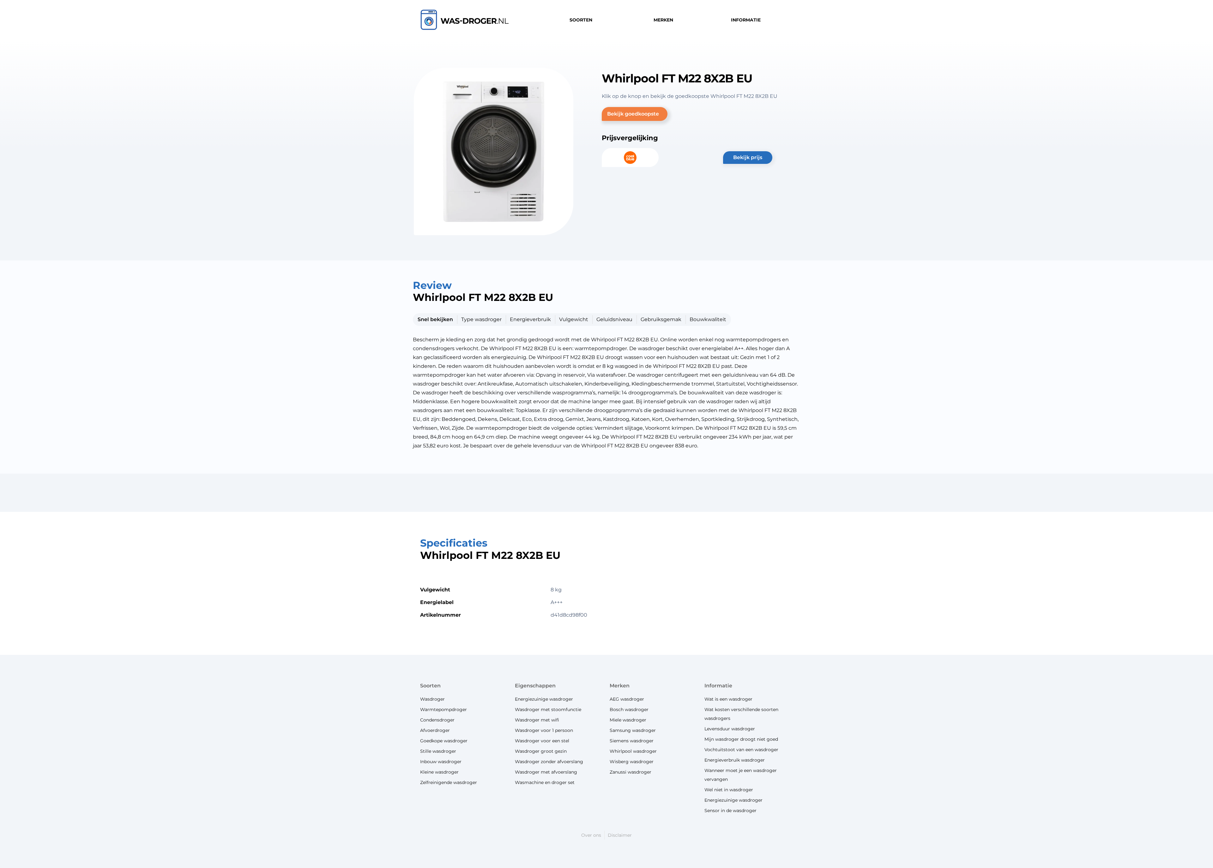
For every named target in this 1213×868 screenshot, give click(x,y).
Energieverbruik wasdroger (734, 760)
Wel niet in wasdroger (728, 790)
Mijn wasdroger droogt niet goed (741, 739)
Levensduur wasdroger (729, 729)
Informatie (718, 686)
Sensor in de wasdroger (730, 810)
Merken (620, 686)
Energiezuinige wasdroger (733, 800)
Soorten (430, 686)
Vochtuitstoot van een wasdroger (741, 749)
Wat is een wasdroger (728, 699)
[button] (634, 114)
